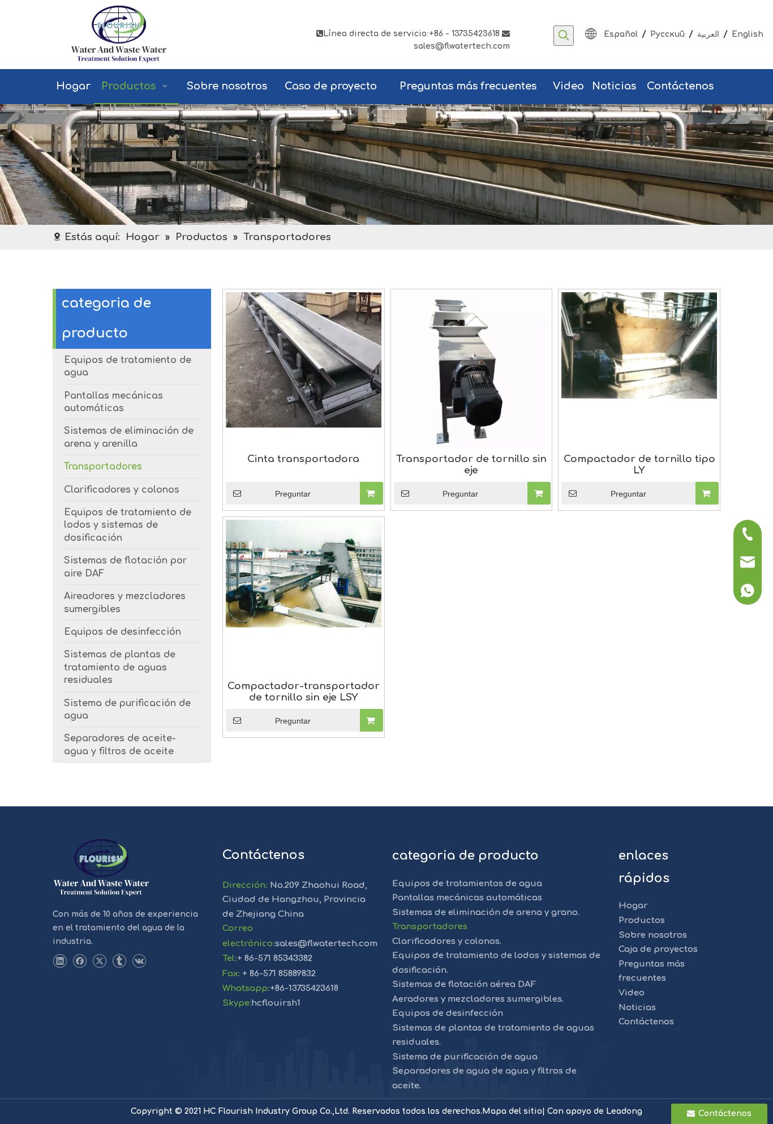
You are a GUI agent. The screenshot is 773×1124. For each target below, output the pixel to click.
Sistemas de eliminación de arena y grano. (485, 912)
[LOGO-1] (101, 868)
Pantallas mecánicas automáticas (467, 898)
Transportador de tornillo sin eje (471, 465)
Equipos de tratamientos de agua (467, 883)
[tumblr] (119, 961)
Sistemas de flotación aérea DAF (464, 984)
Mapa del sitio (512, 1111)
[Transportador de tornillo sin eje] (471, 369)
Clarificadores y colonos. (446, 941)
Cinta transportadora (303, 459)
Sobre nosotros (653, 935)
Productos (642, 920)
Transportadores (429, 926)
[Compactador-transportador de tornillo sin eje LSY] (303, 573)
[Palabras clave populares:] (563, 35)
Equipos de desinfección (447, 1013)
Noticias (637, 1007)
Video (632, 993)
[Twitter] (99, 961)
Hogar (633, 906)
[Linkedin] (60, 961)
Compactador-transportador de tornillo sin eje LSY (303, 692)
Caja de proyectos (658, 949)
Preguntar (293, 493)
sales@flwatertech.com (326, 943)
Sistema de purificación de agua (465, 1057)
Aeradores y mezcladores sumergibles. (478, 999)
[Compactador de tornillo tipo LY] (639, 345)
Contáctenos (646, 1022)
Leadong (624, 1111)
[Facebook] (79, 961)
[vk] (139, 961)
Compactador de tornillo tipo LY (639, 465)
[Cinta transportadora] (303, 359)
